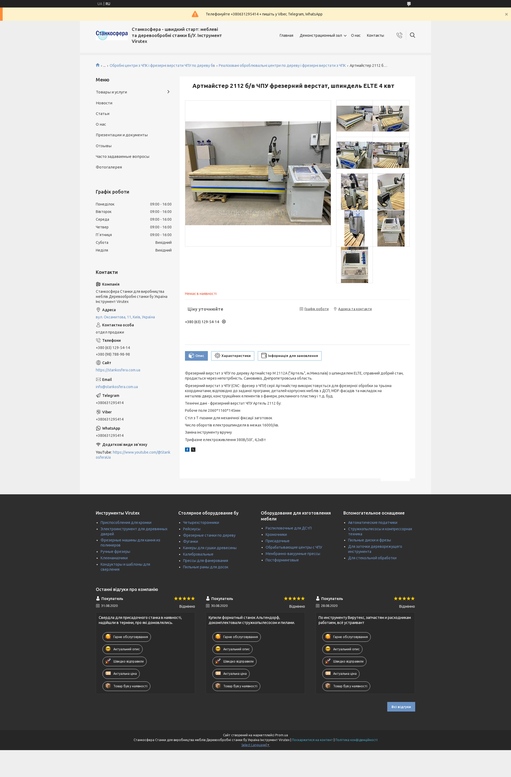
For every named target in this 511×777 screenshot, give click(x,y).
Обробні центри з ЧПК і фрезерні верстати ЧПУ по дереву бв (162, 65)
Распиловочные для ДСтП (289, 528)
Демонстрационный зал (321, 35)
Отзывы (104, 145)
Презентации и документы (122, 135)
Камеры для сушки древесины (210, 548)
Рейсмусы (191, 529)
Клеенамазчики (114, 558)
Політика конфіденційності (356, 740)
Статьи (102, 113)
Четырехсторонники (201, 522)
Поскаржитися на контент (312, 740)
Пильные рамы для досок (205, 567)
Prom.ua (281, 735)
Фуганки (190, 541)
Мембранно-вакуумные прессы (293, 554)
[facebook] (187, 450)
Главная (286, 35)
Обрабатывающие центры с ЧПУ (294, 547)
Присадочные (278, 541)
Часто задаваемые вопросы (122, 156)
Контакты (375, 35)
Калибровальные (198, 554)
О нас (356, 35)
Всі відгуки (401, 707)
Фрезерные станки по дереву (209, 535)
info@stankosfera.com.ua (117, 387)
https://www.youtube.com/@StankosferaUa (133, 454)
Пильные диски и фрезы (369, 540)
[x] (193, 450)
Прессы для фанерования (205, 560)
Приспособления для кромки (126, 522)
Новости (104, 103)
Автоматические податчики (372, 522)
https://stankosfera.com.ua (118, 370)
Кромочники (276, 534)
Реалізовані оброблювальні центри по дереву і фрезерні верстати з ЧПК (282, 65)
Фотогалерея (109, 167)
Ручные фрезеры (115, 551)
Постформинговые (282, 560)
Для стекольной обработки (372, 558)
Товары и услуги (111, 92)
